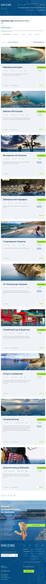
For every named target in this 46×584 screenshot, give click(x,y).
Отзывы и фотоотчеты (35, 558)
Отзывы (31, 7)
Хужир (19, 158)
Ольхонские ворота (7, 158)
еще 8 (26, 471)
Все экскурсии (26, 7)
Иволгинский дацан (11, 333)
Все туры (20, 7)
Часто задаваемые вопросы (36, 549)
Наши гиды (25, 553)
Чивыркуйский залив (20, 333)
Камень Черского (22, 114)
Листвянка (20, 70)
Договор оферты (4, 579)
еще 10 (27, 287)
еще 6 (25, 70)
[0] (43, 4)
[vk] (18, 4)
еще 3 (26, 333)
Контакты (43, 7)
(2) (39, 42)
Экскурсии (7, 85)
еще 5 (25, 377)
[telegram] (24, 4)
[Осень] (36, 34)
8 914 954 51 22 (41, 10)
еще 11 (27, 114)
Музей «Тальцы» (6, 70)
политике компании (35, 521)
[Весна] (15, 34)
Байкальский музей (14, 70)
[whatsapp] (21, 4)
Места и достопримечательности (37, 551)
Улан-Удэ (5, 333)
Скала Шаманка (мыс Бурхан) (19, 422)
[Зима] (22, 34)
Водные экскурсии (14, 85)
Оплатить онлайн (37, 7)
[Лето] (29, 34)
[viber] (42, 545)
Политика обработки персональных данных (35, 556)
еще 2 (23, 158)
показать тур (41, 85)
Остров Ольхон (14, 158)
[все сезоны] (6, 34)
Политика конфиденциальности (37, 553)
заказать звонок (28, 571)
